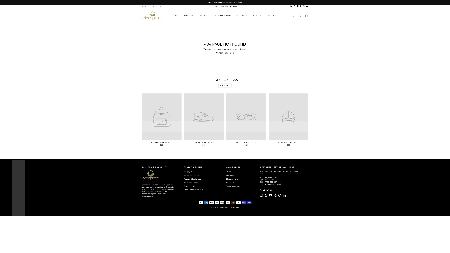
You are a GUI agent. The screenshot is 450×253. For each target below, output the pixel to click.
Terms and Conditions (192, 175)
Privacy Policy (190, 172)
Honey (204, 16)
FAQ (159, 6)
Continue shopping (225, 53)
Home (177, 16)
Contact (152, 6)
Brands (272, 16)
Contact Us (230, 182)
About (144, 6)
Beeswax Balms (223, 16)
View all (225, 85)
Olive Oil (189, 16)
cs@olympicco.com (273, 184)
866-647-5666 (276, 182)
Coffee (257, 16)
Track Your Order (233, 186)
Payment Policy (190, 186)
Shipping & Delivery (192, 182)
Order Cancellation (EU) (193, 190)
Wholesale (230, 175)
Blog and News (232, 179)
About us (229, 172)
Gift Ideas (241, 16)
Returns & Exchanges (192, 179)
